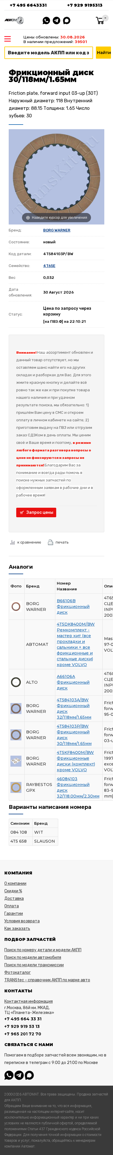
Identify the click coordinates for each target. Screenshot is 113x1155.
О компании (15, 883)
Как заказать (17, 928)
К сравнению (29, 542)
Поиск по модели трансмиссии (34, 965)
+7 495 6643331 (28, 5)
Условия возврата (22, 921)
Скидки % (13, 891)
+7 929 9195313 (85, 5)
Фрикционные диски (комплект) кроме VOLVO (76, 764)
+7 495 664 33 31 (22, 1018)
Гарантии (13, 913)
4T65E (49, 266)
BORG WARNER (56, 230)
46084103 (67, 778)
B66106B (66, 600)
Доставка (14, 898)
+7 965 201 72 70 (22, 1034)
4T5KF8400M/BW (75, 752)
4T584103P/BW (73, 726)
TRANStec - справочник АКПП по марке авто (47, 980)
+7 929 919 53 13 (22, 1026)
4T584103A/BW (73, 699)
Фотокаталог (17, 972)
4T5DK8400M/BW (76, 624)
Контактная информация (28, 1001)
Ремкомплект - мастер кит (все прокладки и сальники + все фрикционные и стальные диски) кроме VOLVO (75, 647)
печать (62, 542)
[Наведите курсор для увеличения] (56, 176)
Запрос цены (39, 512)
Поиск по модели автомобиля (32, 957)
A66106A (66, 676)
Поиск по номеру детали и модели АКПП (42, 950)
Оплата (11, 906)
